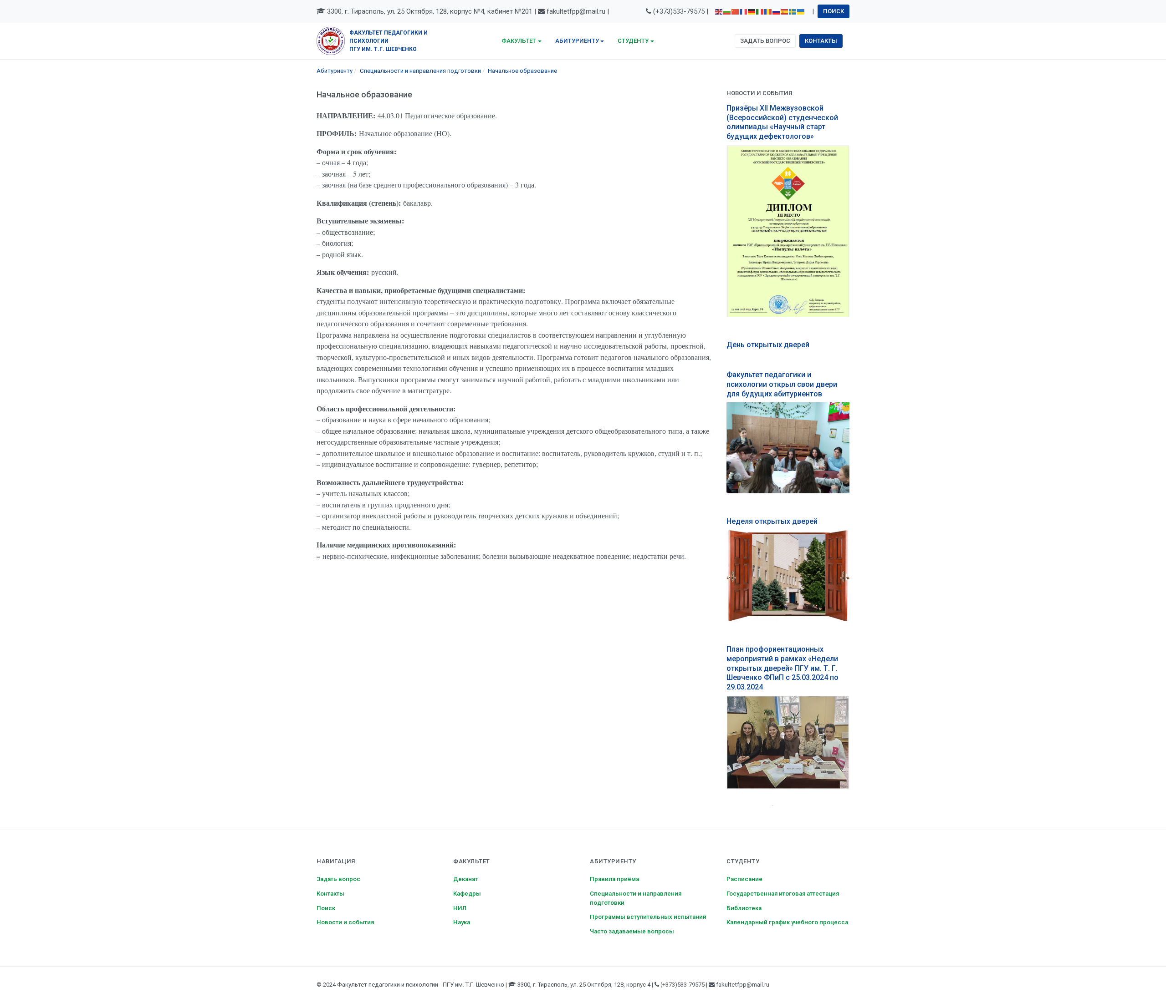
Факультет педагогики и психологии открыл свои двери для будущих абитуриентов (781, 384)
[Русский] (776, 11)
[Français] (744, 11)
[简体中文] (735, 11)
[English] (719, 11)
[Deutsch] (752, 11)
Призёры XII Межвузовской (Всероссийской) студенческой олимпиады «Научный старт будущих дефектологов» (782, 122)
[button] (521, 41)
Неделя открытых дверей (772, 521)
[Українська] (801, 11)
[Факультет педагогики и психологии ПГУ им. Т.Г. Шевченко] (331, 40)
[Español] (785, 11)
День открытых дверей (767, 344)
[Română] (768, 11)
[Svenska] (793, 11)
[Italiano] (760, 11)
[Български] (727, 11)
